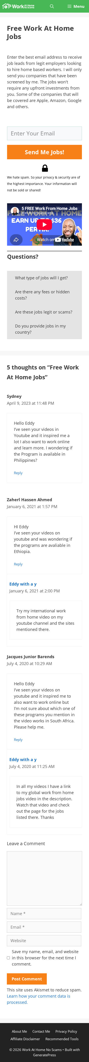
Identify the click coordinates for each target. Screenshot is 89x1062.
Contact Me (41, 1031)
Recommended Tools (62, 1039)
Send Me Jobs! (44, 152)
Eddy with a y (23, 584)
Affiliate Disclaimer (25, 1039)
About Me (19, 1031)
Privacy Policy (66, 1031)
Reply (18, 472)
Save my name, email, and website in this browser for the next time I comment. (45, 958)
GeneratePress (44, 1055)
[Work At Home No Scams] (18, 6)
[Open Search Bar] (52, 6)
